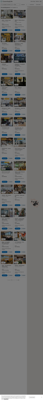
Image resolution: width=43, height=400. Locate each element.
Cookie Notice (6, 399)
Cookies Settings (31, 397)
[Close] (42, 397)
